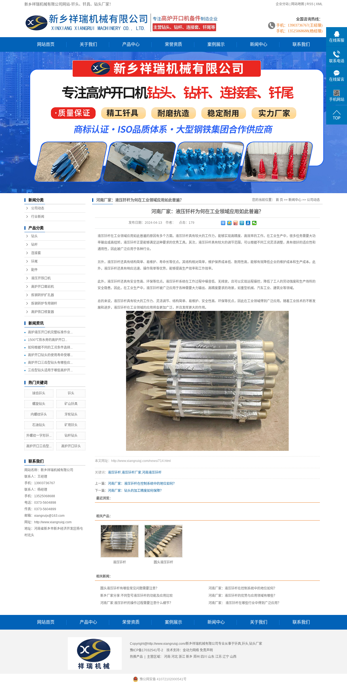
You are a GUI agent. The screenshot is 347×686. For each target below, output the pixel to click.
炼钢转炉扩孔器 (42, 295)
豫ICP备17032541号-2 (146, 650)
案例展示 (216, 44)
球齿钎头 (38, 393)
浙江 (182, 657)
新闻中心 (258, 44)
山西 (233, 657)
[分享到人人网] (248, 223)
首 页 (279, 200)
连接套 (36, 253)
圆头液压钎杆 (163, 562)
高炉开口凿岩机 (42, 287)
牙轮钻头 (71, 414)
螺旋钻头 (38, 404)
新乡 (189, 657)
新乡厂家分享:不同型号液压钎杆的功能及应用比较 (136, 596)
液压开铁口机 (41, 278)
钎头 (71, 393)
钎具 (237, 644)
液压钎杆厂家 (131, 472)
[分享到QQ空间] (229, 223)
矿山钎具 (71, 404)
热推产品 (136, 657)
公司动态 (37, 208)
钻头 (34, 236)
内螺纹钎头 (39, 414)
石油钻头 (38, 425)
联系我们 (301, 44)
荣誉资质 (173, 44)
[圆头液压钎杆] (163, 541)
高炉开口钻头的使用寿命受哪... (50, 355)
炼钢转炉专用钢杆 (44, 303)
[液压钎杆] (119, 541)
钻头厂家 (255, 644)
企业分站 (282, 4)
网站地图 (297, 4)
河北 (174, 657)
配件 (34, 270)
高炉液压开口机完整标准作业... (50, 332)
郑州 (196, 657)
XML (319, 4)
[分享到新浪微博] (235, 223)
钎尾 (34, 261)
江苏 (218, 657)
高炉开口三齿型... (39, 446)
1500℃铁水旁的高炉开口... (47, 340)
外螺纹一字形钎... (39, 436)
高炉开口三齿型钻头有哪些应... (50, 363)
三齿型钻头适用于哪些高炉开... (50, 370)
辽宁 (226, 657)
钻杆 (34, 245)
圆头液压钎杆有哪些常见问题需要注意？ (129, 588)
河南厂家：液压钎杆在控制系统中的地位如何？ (142, 484)
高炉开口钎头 (71, 446)
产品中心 (131, 44)
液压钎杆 (104, 236)
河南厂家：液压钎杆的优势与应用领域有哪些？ (242, 596)
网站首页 (45, 44)
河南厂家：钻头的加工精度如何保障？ (135, 491)
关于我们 (88, 44)
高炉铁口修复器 (42, 312)
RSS (310, 4)
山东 (211, 657)
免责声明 (206, 650)
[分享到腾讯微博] (242, 223)
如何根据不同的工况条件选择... (50, 347)
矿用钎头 (71, 425)
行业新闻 (37, 217)
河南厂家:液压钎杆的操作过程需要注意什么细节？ (136, 603)
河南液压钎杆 (152, 472)
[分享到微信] (254, 223)
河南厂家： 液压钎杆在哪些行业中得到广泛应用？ (244, 603)
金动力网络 (191, 650)
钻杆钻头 (71, 436)
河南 (167, 657)
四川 (204, 657)
